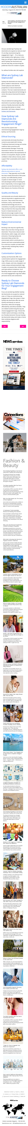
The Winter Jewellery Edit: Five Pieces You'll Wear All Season (12, 486)
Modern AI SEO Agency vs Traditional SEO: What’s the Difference (12, 842)
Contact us (7, 1094)
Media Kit (22, 1096)
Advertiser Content (9, 1092)
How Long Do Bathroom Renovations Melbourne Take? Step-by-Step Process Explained (13, 1076)
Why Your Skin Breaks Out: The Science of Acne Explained (13, 499)
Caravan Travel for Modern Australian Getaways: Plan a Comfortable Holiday (12, 871)
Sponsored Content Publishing (11, 1096)
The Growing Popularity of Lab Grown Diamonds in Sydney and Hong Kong (12, 471)
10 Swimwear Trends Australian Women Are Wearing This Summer (12, 511)
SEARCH (22, 1094)
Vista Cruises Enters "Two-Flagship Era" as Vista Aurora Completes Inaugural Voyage (13, 754)
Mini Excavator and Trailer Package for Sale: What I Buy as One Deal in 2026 (13, 900)
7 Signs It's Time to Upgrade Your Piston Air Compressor (11, 1046)
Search (17, 1092)
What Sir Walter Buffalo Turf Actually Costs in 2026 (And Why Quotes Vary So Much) (12, 605)
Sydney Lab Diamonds (8, 111)
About (22, 1092)
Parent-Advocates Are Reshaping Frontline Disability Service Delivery (12, 724)
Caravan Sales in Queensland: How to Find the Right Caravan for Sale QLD (12, 575)
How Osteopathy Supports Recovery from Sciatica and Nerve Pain (12, 988)
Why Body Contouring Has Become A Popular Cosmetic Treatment (12, 540)
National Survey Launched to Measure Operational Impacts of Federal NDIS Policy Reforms (12, 665)
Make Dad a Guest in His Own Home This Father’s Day (12, 929)
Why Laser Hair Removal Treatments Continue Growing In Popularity (12, 525)
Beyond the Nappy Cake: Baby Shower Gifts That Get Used (13, 695)
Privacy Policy (15, 1094)
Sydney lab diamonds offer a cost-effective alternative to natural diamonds (12, 171)
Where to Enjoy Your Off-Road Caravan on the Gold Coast (13, 959)
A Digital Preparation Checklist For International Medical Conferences (11, 783)
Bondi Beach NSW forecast (14, 409)
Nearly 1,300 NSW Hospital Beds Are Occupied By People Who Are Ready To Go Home (13, 635)
